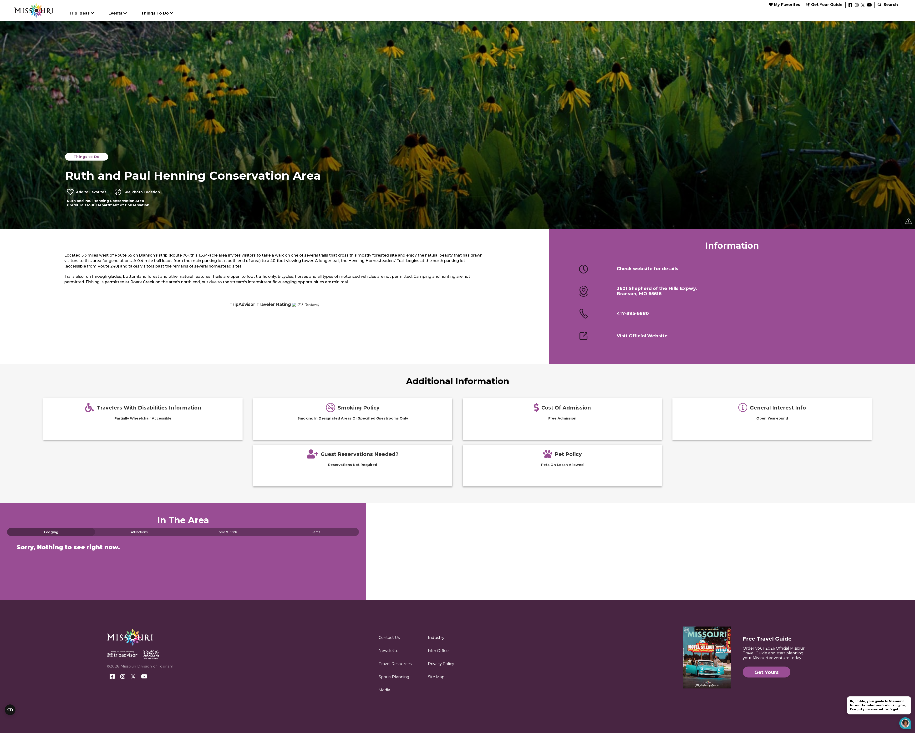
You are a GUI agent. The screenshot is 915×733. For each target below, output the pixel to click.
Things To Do (155, 13)
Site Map (436, 677)
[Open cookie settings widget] (10, 709)
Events (115, 13)
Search (890, 4)
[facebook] (850, 5)
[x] (863, 5)
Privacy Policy (441, 664)
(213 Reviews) (308, 305)
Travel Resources (395, 664)
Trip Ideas (79, 13)
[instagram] (857, 5)
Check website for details (647, 268)
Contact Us (389, 637)
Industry (436, 637)
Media (384, 690)
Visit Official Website (642, 336)
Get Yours (766, 672)
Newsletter (389, 650)
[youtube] (869, 5)
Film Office (438, 650)
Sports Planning (394, 677)
